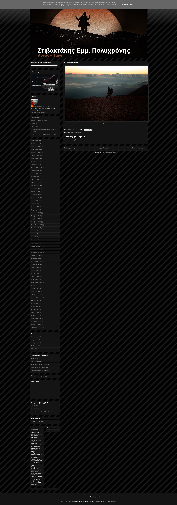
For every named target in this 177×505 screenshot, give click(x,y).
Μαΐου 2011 (34, 309)
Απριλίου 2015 (35, 179)
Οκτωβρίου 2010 (36, 327)
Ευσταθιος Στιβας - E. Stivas (39, 120)
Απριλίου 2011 (35, 312)
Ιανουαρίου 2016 (36, 161)
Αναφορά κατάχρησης (39, 376)
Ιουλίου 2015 (35, 173)
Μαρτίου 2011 (35, 315)
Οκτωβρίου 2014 (36, 194)
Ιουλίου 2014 (35, 201)
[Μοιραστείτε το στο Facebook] (90, 130)
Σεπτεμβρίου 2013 (36, 225)
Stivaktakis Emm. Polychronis (42, 106)
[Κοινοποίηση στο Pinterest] (91, 130)
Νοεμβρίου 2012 (36, 255)
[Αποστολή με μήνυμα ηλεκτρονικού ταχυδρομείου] (84, 130)
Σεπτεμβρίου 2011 (36, 297)
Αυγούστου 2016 (36, 155)
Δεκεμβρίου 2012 (36, 252)
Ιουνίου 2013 (35, 234)
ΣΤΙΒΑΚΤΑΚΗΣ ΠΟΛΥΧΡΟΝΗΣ (40, 364)
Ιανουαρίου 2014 (36, 213)
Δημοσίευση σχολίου (72, 140)
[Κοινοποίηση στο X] (88, 130)
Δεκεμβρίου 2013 (36, 216)
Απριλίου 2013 (35, 240)
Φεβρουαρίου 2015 (36, 185)
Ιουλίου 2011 (35, 303)
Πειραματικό (34, 343)
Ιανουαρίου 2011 (36, 321)
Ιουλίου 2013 (35, 231)
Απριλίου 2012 (35, 276)
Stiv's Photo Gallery (39, 421)
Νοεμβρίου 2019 (36, 146)
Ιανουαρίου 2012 (36, 285)
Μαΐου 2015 (34, 176)
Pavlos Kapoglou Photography (40, 370)
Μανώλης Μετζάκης (36, 361)
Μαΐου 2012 (34, 273)
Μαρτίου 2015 (35, 182)
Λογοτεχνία (34, 123)
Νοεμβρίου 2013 (36, 219)
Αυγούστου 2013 (36, 228)
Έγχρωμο (71, 132)
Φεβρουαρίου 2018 (36, 149)
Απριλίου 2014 (35, 206)
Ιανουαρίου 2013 (36, 249)
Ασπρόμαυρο (35, 336)
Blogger (114, 501)
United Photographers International (41, 411)
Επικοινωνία (34, 126)
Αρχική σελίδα (104, 148)
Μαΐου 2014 (34, 203)
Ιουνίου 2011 (35, 306)
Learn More (124, 4)
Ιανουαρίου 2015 (36, 188)
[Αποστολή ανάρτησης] (81, 129)
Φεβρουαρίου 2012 (36, 282)
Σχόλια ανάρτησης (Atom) (109, 152)
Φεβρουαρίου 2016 (36, 158)
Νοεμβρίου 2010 (36, 324)
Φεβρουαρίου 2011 (36, 318)
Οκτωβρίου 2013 (36, 222)
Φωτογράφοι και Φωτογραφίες (39, 367)
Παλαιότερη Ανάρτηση (139, 148)
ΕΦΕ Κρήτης (34, 358)
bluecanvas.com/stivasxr (38, 408)
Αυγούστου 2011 (36, 300)
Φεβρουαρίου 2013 (36, 246)
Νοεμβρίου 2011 (35, 291)
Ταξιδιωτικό (78, 132)
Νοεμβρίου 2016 (36, 152)
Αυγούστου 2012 (36, 264)
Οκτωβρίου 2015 (36, 164)
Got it (132, 4)
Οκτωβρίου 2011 (36, 294)
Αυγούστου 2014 (36, 197)
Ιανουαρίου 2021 (36, 143)
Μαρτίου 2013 (35, 243)
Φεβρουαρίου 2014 (36, 210)
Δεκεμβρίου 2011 (36, 288)
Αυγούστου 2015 (36, 170)
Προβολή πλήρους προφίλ (38, 112)
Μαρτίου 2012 (35, 279)
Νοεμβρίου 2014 (36, 191)
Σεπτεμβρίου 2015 (36, 167)
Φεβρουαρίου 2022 (36, 140)
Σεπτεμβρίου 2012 (36, 261)
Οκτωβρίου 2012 (36, 258)
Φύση (32, 349)
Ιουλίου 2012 (35, 267)
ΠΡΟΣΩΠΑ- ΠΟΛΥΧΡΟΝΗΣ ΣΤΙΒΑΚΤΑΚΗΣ (43, 134)
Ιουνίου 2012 (35, 270)
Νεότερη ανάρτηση (70, 148)
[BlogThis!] (86, 130)
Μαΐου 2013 (34, 237)
